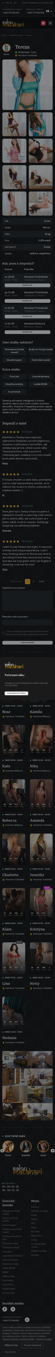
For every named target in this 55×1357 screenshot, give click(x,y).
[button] (49, 11)
